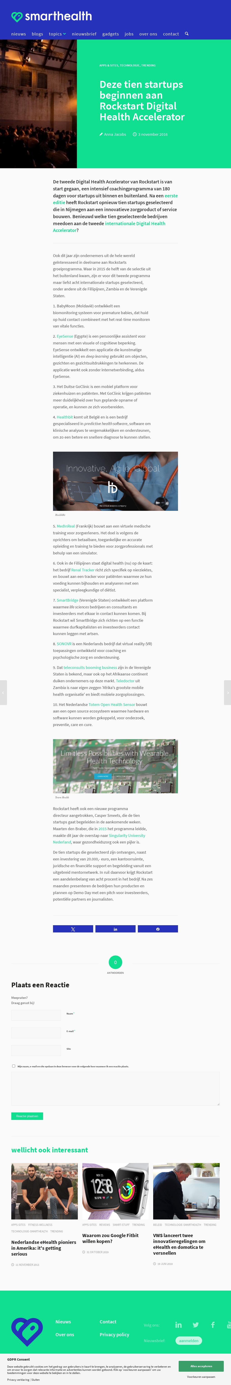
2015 (103, 828)
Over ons (64, 1334)
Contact (108, 1322)
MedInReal (66, 526)
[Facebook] (213, 1325)
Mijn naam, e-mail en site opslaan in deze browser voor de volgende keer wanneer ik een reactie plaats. (73, 1066)
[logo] (51, 17)
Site (69, 1048)
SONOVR (64, 643)
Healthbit (65, 417)
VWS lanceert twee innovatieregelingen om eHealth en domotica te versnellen (179, 1244)
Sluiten (35, 1379)
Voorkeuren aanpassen (201, 1376)
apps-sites (18, 1224)
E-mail (71, 1031)
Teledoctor (125, 680)
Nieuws (63, 1322)
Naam (70, 1013)
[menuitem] (20, 34)
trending (56, 1231)
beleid (157, 1224)
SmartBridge (67, 600)
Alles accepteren (201, 1366)
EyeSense (65, 336)
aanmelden (189, 1340)
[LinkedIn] (178, 1325)
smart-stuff (121, 1224)
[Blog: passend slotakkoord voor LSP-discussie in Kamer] (227, 692)
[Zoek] (185, 34)
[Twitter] (196, 1325)
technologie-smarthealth (29, 1231)
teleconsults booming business (90, 667)
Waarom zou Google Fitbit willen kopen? (110, 1238)
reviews (104, 1224)
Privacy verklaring (18, 1379)
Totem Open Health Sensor (112, 704)
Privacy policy (114, 1334)
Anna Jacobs (115, 134)
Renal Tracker (83, 569)
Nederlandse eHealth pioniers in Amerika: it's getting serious (43, 1248)
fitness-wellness (40, 1224)
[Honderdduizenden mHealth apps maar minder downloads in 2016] (3, 692)
